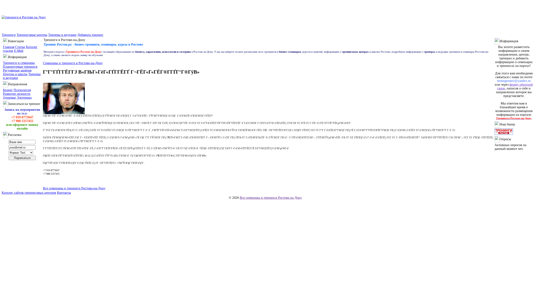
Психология (22, 90)
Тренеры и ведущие (62, 35)
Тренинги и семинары (19, 63)
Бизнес (8, 90)
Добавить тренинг (90, 35)
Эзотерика (24, 97)
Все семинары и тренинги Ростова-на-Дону (74, 188)
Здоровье (9, 97)
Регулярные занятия (17, 70)
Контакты (64, 192)
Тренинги (9, 35)
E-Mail (18, 50)
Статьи (20, 47)
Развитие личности (16, 94)
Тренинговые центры (32, 35)
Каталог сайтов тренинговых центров (29, 192)
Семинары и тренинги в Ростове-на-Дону (73, 63)
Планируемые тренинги (20, 66)
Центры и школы (15, 74)
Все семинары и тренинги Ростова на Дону (271, 197)
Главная (8, 47)
